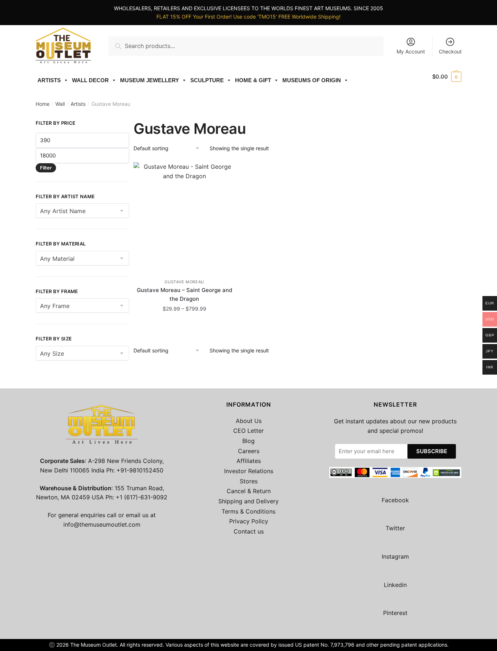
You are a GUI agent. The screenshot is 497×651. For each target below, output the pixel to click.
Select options (184, 324)
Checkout (450, 51)
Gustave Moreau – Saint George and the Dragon (184, 294)
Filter (46, 168)
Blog (248, 440)
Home (42, 104)
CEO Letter (248, 430)
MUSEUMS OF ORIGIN (311, 80)
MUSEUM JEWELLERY (149, 80)
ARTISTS (49, 80)
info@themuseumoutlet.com (101, 524)
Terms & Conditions (248, 511)
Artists (78, 104)
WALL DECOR (90, 80)
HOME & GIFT (253, 80)
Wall (60, 104)
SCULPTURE (207, 80)
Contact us (249, 531)
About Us (249, 420)
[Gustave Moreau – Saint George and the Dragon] (184, 216)
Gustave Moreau (184, 281)
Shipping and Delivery (248, 501)
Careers (248, 451)
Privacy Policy (248, 521)
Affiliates (248, 460)
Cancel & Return (249, 491)
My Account (411, 51)
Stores (249, 481)
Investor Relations (248, 471)
